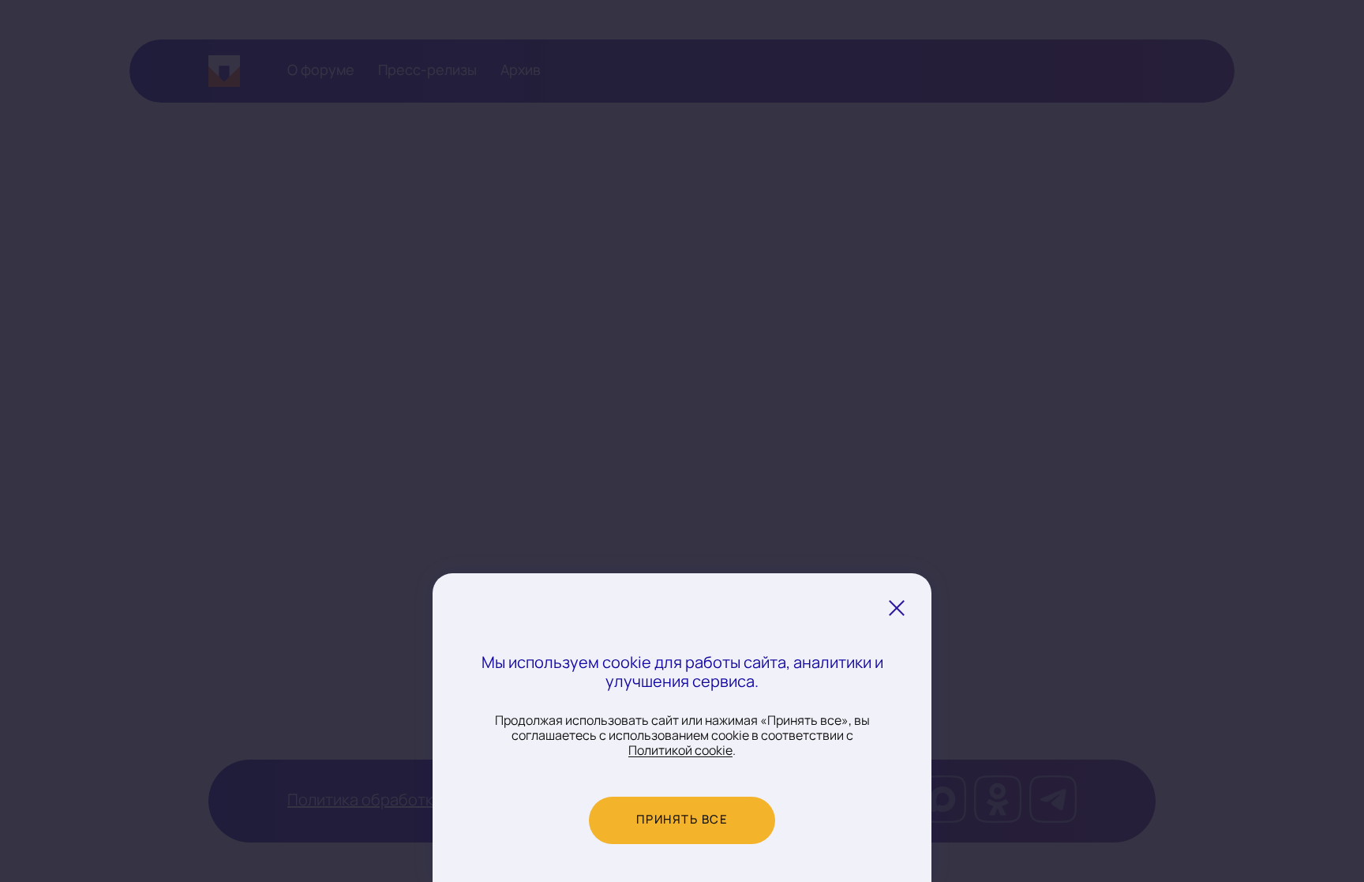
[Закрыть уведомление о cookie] (897, 608)
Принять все (682, 820)
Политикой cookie (680, 751)
